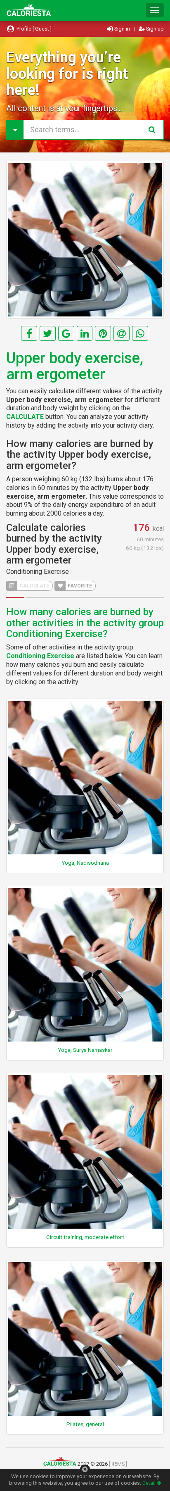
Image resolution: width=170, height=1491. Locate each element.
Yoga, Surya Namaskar (85, 1049)
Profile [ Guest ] (33, 29)
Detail (149, 1483)
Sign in (122, 29)
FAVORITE (79, 586)
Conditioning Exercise (37, 571)
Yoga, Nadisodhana (85, 862)
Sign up (154, 29)
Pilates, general (85, 1424)
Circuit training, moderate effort (85, 1237)
